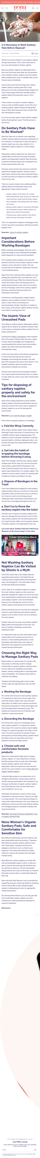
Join (35, 1149)
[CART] (37, 8)
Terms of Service (9, 1155)
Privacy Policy (32, 1154)
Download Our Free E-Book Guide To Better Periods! (21, 2)
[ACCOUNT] (33, 8)
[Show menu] (2, 8)
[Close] (37, 915)
